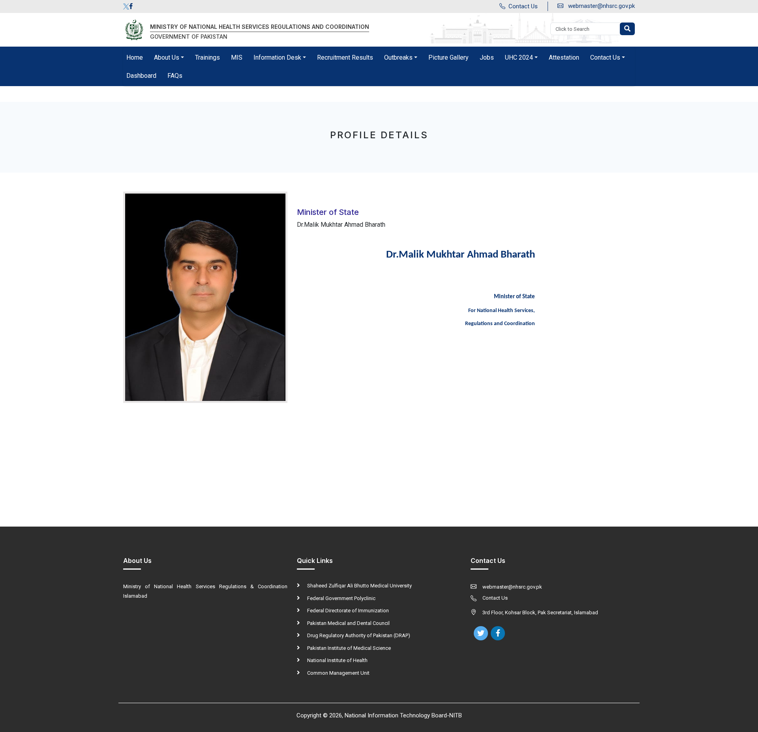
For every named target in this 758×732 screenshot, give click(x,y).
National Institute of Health (337, 660)
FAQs (174, 75)
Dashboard (141, 75)
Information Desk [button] (277, 57)
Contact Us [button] (605, 57)
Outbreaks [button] (398, 57)
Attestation (564, 57)
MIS (236, 57)
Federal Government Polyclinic (340, 598)
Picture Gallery (448, 57)
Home (134, 57)
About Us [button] (166, 57)
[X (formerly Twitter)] (126, 6)
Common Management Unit (338, 673)
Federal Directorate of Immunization (347, 610)
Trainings (207, 57)
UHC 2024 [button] (519, 57)
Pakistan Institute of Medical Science (348, 648)
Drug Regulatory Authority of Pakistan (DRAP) (358, 635)
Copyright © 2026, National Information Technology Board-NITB (379, 715)
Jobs (487, 57)
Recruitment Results (345, 57)
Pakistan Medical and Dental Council (348, 623)
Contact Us (523, 6)
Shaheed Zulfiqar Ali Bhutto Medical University (359, 586)
